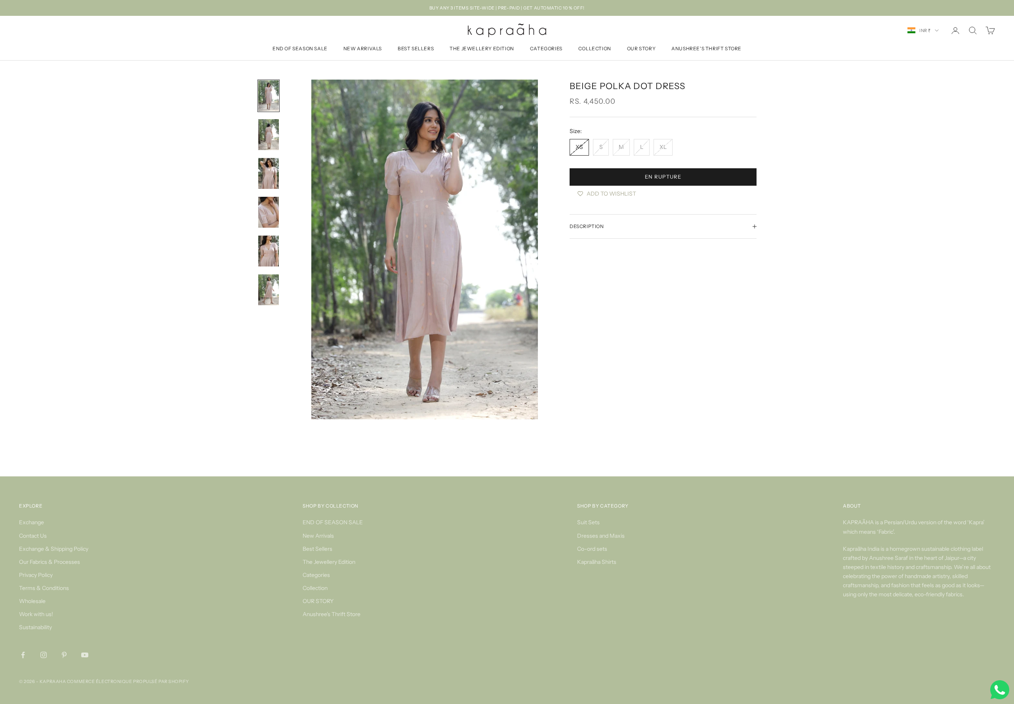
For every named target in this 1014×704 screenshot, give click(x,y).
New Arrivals (362, 49)
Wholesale (32, 601)
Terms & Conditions (44, 588)
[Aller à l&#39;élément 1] (268, 96)
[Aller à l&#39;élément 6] (268, 290)
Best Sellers (416, 49)
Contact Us (33, 535)
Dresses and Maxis (601, 535)
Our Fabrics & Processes (49, 561)
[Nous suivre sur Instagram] (44, 655)
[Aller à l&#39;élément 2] (268, 134)
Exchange (31, 522)
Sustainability (35, 627)
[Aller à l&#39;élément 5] (268, 251)
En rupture (663, 176)
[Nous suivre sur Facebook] (23, 655)
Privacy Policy (36, 574)
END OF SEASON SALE (300, 49)
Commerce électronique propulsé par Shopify (128, 681)
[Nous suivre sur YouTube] (85, 655)
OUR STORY (641, 49)
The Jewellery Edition (482, 49)
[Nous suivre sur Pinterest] (64, 655)
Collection (594, 49)
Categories (546, 49)
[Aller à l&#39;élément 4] (268, 212)
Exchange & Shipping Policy (53, 548)
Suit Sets (588, 522)
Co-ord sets (592, 548)
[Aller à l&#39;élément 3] (268, 173)
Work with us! (36, 614)
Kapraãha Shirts (596, 561)
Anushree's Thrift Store (706, 49)
